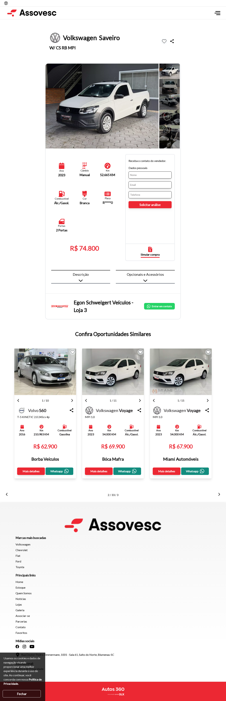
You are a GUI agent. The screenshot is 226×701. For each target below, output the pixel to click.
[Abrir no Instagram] (24, 646)
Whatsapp (56, 471)
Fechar (22, 694)
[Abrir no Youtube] (32, 646)
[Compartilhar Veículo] (71, 410)
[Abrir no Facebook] (17, 646)
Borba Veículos (45, 459)
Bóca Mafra (113, 459)
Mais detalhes (31, 471)
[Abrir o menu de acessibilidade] (6, 3)
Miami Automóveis (180, 459)
